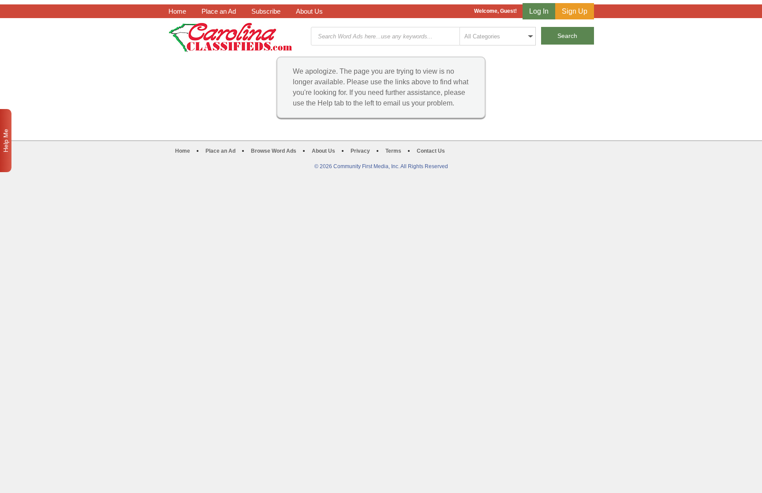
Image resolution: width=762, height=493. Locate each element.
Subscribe (265, 11)
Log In (539, 11)
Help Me (5, 140)
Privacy (360, 151)
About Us (309, 11)
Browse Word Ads (273, 151)
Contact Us (431, 151)
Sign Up (574, 11)
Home (177, 11)
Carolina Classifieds (230, 37)
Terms (393, 151)
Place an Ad (219, 11)
